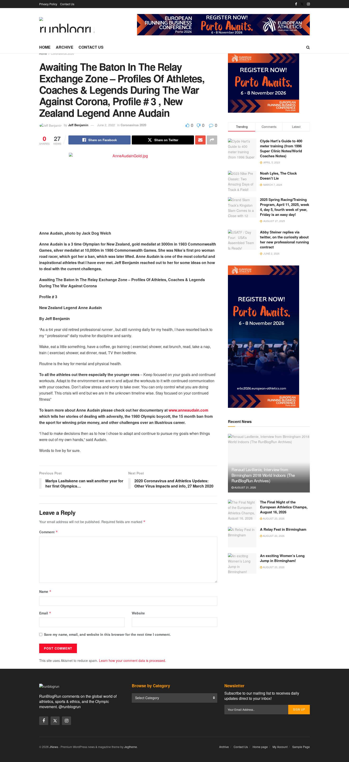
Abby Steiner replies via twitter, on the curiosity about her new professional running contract (284, 239)
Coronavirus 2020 (62, 53)
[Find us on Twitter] (302, 4)
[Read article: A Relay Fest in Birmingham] (242, 537)
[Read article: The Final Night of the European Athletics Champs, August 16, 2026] (242, 510)
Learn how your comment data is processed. (132, 660)
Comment (48, 532)
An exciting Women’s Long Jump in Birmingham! (282, 558)
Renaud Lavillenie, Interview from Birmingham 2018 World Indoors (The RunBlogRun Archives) (263, 475)
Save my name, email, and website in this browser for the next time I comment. (107, 634)
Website (138, 613)
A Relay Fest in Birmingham (283, 529)
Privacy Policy (48, 4)
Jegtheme (130, 747)
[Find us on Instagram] (308, 4)
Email (45, 613)
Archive (64, 47)
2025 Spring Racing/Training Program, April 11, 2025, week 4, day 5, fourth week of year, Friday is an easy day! (284, 207)
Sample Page (301, 747)
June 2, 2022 (106, 125)
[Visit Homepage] (66, 25)
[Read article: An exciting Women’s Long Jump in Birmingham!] (242, 563)
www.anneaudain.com (188, 410)
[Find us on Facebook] (296, 4)
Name (45, 591)
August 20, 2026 (273, 518)
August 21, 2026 (245, 487)
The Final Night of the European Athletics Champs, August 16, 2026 (283, 507)
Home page (260, 747)
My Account (280, 747)
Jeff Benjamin (78, 125)
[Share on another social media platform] (212, 139)
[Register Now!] (223, 24)
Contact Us (67, 4)
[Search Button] (308, 47)
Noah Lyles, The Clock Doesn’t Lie (278, 176)
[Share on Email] (200, 139)
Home (45, 47)
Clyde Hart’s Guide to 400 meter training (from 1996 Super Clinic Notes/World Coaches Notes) (281, 148)
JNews (53, 747)
